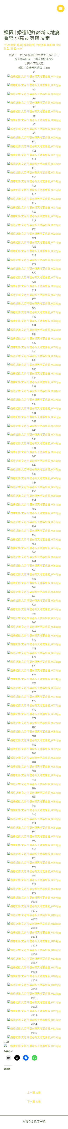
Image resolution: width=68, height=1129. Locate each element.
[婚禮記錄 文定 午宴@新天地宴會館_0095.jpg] (34, 862)
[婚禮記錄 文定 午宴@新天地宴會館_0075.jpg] (34, 687)
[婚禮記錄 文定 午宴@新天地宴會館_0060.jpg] (34, 556)
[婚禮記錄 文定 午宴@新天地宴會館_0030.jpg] (34, 320)
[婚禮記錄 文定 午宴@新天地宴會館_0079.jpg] (34, 722)
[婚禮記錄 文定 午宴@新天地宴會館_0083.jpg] (34, 757)
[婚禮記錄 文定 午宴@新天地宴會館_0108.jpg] (34, 975)
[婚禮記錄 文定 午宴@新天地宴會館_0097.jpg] (34, 880)
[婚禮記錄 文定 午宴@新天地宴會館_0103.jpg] (34, 932)
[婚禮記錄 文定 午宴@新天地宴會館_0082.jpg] (34, 748)
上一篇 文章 (34, 1092)
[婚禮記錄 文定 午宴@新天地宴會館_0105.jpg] (34, 949)
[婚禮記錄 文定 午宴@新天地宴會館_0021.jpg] (34, 242)
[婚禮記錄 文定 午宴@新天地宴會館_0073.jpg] (34, 670)
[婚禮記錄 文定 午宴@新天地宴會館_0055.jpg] (34, 539)
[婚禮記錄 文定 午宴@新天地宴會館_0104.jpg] (34, 941)
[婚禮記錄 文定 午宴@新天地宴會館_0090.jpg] (34, 818)
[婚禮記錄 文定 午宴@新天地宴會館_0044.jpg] (34, 443)
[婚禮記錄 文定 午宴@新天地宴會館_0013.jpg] (34, 172)
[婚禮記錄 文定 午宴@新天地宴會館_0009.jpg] (34, 137)
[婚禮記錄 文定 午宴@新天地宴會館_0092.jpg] (34, 836)
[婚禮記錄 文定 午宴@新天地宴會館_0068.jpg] (34, 626)
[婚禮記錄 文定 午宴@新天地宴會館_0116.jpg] (34, 1046)
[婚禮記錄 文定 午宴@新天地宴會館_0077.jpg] (34, 705)
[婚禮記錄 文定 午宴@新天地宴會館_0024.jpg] (34, 268)
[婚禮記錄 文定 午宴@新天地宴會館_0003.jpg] (34, 93)
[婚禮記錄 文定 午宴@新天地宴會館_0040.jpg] (34, 408)
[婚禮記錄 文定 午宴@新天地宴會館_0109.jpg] (34, 984)
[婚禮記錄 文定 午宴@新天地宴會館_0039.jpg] (34, 399)
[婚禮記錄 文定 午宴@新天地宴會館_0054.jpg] (34, 530)
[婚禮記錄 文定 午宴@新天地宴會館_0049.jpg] (34, 486)
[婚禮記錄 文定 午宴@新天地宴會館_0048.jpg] (34, 478)
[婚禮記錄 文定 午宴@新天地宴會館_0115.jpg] (34, 1037)
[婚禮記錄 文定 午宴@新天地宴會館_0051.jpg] (34, 504)
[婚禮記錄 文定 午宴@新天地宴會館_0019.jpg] (34, 224)
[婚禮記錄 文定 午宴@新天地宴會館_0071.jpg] (34, 652)
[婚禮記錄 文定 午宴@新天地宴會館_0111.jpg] (34, 1002)
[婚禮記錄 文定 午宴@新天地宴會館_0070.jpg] (34, 644)
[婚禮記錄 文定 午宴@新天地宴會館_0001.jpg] (34, 76)
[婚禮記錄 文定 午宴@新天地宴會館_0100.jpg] (34, 906)
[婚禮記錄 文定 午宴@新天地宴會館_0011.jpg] (34, 154)
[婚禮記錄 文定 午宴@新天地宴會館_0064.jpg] (34, 591)
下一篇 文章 (34, 1101)
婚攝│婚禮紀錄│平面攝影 (31, 44)
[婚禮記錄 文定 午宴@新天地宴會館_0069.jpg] (34, 635)
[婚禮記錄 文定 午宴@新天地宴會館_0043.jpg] (34, 434)
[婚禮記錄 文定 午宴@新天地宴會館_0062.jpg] (34, 574)
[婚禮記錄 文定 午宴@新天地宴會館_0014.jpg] (34, 181)
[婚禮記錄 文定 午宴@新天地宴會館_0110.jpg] (34, 993)
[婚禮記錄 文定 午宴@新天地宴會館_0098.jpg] (34, 888)
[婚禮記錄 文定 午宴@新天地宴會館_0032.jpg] (34, 338)
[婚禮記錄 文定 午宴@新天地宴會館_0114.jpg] (34, 1028)
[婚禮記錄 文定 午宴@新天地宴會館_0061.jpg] (34, 565)
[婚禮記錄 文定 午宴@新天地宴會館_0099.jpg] (34, 897)
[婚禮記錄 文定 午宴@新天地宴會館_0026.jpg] (34, 285)
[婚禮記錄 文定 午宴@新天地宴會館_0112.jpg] (34, 1011)
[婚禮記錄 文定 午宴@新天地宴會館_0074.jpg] (34, 678)
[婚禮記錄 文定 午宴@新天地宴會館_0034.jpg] (34, 355)
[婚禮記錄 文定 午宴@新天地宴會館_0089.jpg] (34, 810)
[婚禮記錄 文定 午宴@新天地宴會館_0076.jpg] (34, 696)
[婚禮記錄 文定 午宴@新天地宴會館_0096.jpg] (34, 871)
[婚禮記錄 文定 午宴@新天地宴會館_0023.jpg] (34, 259)
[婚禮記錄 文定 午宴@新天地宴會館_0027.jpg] (34, 294)
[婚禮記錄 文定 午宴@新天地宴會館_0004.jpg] (34, 102)
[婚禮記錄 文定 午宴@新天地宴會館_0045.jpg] (34, 451)
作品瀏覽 (10, 44)
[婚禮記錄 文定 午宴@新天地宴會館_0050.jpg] (34, 495)
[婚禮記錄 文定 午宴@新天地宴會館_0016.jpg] (34, 198)
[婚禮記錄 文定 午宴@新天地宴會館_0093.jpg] (34, 844)
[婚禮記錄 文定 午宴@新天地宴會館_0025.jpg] (34, 277)
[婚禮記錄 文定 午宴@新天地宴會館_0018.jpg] (34, 216)
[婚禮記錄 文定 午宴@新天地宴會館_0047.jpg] (34, 469)
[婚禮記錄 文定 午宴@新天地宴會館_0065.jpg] (34, 600)
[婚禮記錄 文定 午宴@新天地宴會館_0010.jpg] (34, 146)
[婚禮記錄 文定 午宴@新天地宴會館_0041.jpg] (34, 416)
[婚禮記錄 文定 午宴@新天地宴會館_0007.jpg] (34, 128)
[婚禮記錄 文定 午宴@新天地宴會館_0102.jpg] (34, 923)
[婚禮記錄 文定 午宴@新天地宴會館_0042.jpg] (34, 425)
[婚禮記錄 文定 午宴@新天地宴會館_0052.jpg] (34, 513)
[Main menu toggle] (61, 8)
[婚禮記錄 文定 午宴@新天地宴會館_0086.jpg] (34, 783)
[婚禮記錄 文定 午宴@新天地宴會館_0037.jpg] (34, 381)
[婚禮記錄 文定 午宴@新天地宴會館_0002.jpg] (34, 84)
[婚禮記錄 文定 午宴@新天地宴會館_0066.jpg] (34, 609)
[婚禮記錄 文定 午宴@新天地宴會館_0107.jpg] (34, 967)
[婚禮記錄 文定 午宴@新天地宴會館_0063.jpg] (34, 582)
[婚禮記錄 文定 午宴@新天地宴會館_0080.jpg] (34, 731)
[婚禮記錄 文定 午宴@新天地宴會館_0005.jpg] (34, 111)
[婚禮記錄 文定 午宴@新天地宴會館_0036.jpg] (34, 373)
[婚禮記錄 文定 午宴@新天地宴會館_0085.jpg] (34, 775)
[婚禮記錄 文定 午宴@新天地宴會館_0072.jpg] (34, 661)
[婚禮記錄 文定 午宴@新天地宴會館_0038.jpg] (34, 390)
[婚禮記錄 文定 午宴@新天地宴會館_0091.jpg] (34, 827)
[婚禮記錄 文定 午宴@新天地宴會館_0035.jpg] (34, 364)
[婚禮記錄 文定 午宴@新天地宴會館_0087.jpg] (34, 792)
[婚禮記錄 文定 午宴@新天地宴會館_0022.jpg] (34, 250)
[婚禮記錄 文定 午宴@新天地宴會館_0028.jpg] (34, 303)
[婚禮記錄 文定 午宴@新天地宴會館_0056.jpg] (34, 547)
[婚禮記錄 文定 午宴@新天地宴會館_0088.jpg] (34, 801)
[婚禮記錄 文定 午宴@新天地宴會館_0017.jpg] (34, 207)
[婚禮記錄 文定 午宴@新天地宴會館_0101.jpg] (34, 914)
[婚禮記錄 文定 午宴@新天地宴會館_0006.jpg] (34, 119)
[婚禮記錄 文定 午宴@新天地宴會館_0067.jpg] (34, 617)
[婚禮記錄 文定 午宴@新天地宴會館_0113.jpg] (34, 1019)
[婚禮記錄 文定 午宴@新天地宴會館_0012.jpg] (34, 163)
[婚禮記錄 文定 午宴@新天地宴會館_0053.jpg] (34, 521)
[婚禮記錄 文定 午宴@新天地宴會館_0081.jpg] (34, 740)
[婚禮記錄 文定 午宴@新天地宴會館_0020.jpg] (34, 233)
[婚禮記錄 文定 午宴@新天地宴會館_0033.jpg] (34, 347)
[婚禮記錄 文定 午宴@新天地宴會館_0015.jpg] (34, 189)
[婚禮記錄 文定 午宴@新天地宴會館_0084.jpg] (34, 766)
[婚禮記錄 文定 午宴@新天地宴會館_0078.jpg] (34, 713)
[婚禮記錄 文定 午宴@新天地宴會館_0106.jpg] (34, 958)
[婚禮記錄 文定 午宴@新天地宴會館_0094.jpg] (34, 853)
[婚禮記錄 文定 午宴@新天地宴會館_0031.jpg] (34, 329)
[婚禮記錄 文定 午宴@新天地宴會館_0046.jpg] (34, 460)
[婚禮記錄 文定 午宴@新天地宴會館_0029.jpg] (34, 312)
